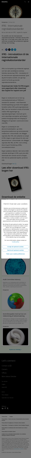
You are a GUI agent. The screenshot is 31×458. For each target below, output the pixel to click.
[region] (15, 229)
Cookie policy (15, 242)
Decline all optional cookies (15, 250)
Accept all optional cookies (15, 246)
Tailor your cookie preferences (15, 254)
